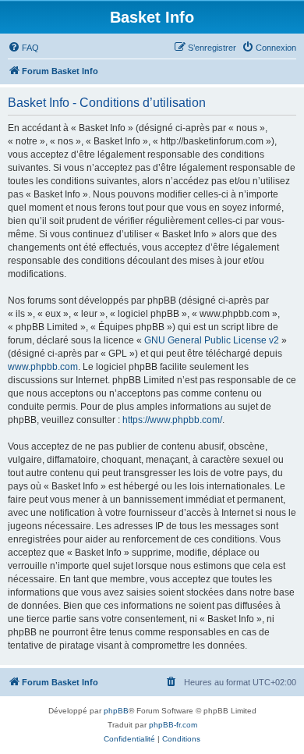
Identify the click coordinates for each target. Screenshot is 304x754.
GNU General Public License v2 (211, 340)
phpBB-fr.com (173, 724)
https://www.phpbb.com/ (172, 419)
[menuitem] (23, 47)
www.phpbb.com (43, 366)
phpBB (116, 710)
